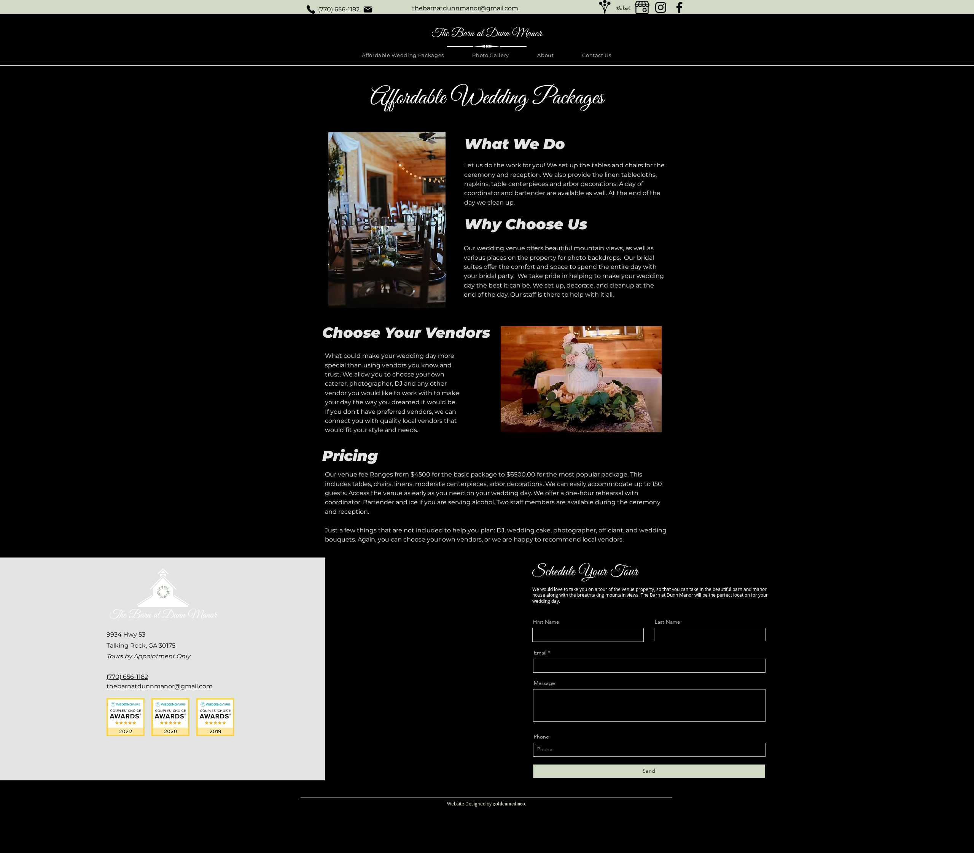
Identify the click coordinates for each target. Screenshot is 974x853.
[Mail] (368, 9)
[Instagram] (660, 7)
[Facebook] (679, 7)
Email (540, 652)
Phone (541, 736)
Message (544, 683)
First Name (546, 621)
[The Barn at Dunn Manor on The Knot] (623, 7)
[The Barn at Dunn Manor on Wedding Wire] (604, 7)
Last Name (667, 621)
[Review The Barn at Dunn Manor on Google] (642, 7)
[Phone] (311, 9)
